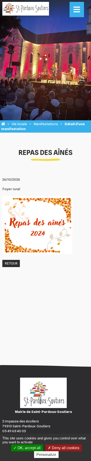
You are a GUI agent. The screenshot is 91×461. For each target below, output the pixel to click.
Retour (11, 263)
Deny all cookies (65, 448)
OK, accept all (29, 448)
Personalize (46, 455)
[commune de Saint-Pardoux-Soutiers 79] (3, 124)
